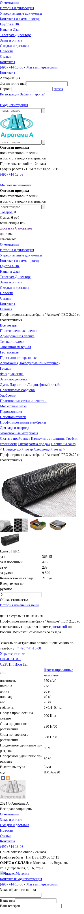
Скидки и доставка (14, 46)
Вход (4, 105)
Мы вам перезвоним (42, 67)
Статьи (5, 56)
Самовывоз (23, 228)
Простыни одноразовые (18, 358)
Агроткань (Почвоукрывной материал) (30, 363)
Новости (6, 51)
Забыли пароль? (32, 94)
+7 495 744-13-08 (28, 648)
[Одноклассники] (8, 778)
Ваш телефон (10, 906)
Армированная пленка (17, 336)
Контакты (7, 62)
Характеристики (12, 654)
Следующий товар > (49, 449)
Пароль (5, 89)
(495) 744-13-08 (11, 67)
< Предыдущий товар (16, 449)
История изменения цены (19, 605)
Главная (6, 309)
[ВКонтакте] (3, 778)
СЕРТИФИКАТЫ (14, 664)
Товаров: (6, 212)
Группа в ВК (9, 24)
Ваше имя (7, 900)
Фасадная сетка (12, 374)
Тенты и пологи (12, 341)
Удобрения (8, 395)
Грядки (5, 368)
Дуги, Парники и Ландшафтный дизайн (30, 384)
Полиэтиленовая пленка (18, 331)
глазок (58, 89)
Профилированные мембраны (23, 422)
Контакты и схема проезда (20, 19)
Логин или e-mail (13, 83)
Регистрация (9, 94)
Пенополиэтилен (13, 417)
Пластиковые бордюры (17, 390)
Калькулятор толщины (48, 438)
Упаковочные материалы (19, 433)
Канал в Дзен (10, 29)
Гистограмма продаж (34, 444)
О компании (9, 2)
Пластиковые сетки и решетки (23, 401)
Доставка (7, 228)
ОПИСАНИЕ (10, 659)
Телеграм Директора (15, 35)
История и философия (17, 8)
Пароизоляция (11, 411)
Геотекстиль (9, 352)
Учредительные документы (21, 13)
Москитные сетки (13, 406)
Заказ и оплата (11, 40)
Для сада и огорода (14, 428)
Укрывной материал (15, 347)
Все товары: (9, 325)
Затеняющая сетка (14, 379)
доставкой (59, 627)
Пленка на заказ (63, 444)
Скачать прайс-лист (15, 438)
